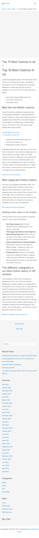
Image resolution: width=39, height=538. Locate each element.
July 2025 (5, 397)
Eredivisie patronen (8, 367)
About (4, 482)
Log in (4, 503)
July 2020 (5, 462)
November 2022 (7, 428)
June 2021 (5, 453)
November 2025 (7, 391)
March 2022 (6, 443)
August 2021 (6, 450)
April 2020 (5, 471)
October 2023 (6, 419)
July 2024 (5, 409)
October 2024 (6, 406)
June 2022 (5, 437)
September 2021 (7, 447)
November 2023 (7, 415)
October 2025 (6, 394)
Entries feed (6, 506)
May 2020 (5, 468)
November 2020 (7, 456)
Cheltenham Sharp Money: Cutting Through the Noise (19, 355)
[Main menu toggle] (35, 3)
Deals (4, 485)
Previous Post (19, 324)
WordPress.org (7, 512)
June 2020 (5, 465)
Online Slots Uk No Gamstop (11, 174)
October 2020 (6, 459)
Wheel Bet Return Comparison (12, 364)
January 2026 (6, 387)
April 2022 (5, 440)
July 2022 (5, 434)
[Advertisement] (19, 32)
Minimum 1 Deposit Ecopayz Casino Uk (14, 314)
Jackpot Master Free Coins (10, 132)
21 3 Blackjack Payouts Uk (10, 135)
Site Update (6, 492)
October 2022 (6, 431)
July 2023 (5, 422)
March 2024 (6, 412)
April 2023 (5, 425)
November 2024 (7, 403)
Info (3, 489)
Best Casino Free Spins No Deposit (13, 207)
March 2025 (6, 400)
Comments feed (7, 509)
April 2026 (5, 384)
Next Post (19, 329)
